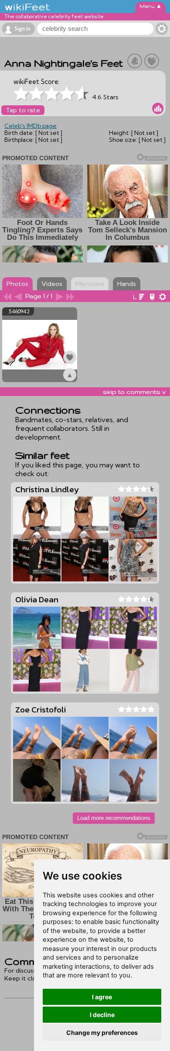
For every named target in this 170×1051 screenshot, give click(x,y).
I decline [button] (102, 1014)
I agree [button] (102, 997)
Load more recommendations (113, 818)
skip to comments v (134, 391)
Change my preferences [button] (102, 1032)
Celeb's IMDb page (30, 125)
